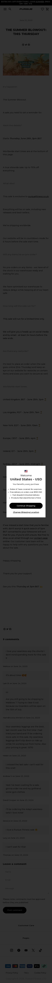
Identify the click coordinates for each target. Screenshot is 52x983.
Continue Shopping (26, 506)
